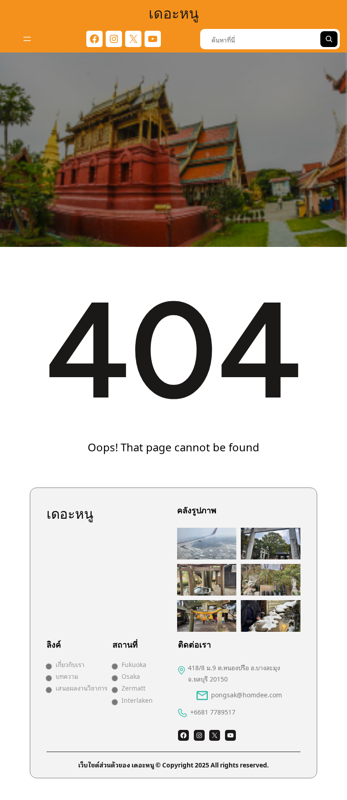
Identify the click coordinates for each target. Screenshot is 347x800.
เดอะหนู (174, 12)
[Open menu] (27, 38)
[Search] (329, 39)
